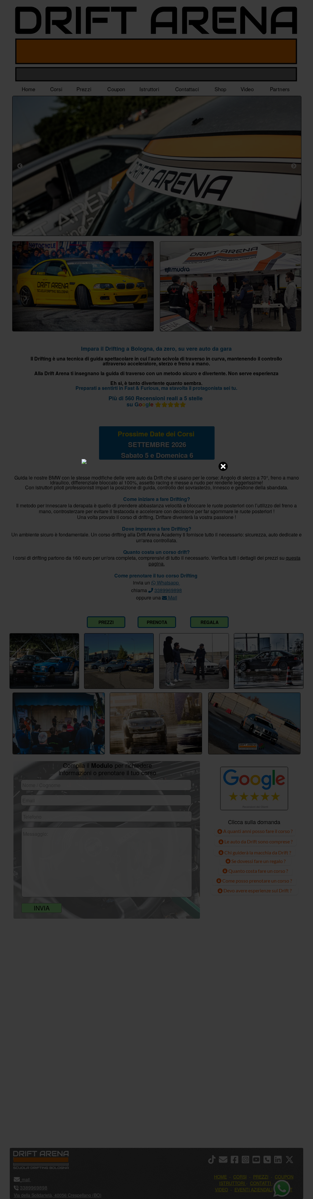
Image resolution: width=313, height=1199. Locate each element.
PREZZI (106, 622)
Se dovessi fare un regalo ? (257, 861)
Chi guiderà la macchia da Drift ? (257, 852)
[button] (291, 1159)
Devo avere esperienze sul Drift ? (257, 890)
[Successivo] (294, 166)
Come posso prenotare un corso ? (257, 880)
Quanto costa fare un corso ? (258, 871)
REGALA (210, 622)
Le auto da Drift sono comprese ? (258, 841)
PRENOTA (157, 622)
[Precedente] (20, 166)
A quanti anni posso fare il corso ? (257, 831)
